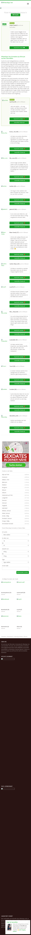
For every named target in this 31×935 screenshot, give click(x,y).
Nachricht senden (18, 47)
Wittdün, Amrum (15, 510)
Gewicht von (5, 549)
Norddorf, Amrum (15, 518)
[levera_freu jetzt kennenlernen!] (4, 134)
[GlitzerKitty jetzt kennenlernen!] (4, 418)
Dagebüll (15, 505)
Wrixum (23, 102)
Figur (3, 559)
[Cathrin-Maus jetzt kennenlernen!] (4, 266)
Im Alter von (5, 538)
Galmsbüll (15, 508)
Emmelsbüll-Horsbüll (15, 523)
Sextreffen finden (18, 122)
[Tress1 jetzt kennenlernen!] (4, 368)
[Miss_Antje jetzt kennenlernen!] (4, 314)
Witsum (15, 490)
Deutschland (10, 636)
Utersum (15, 503)
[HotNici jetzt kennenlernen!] (4, 188)
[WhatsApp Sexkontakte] (7, 4)
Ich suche (4, 532)
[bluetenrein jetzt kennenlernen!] (7, 620)
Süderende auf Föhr (15, 495)
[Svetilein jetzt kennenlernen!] (4, 391)
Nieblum (15, 485)
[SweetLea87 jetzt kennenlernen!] (23, 586)
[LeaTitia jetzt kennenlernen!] (5, 102)
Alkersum (15, 482)
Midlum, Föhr (15, 479)
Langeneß (15, 498)
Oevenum (15, 477)
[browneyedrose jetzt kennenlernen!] (7, 586)
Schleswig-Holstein (18, 636)
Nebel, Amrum (15, 513)
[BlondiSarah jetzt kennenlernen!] (7, 603)
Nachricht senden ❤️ (19, 119)
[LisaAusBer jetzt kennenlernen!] (4, 342)
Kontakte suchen (23, 572)
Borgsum (15, 487)
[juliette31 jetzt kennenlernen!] (4, 211)
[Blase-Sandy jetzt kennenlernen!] (4, 235)
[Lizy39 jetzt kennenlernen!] (4, 289)
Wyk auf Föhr (15, 474)
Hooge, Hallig (15, 521)
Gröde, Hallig (15, 516)
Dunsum (15, 500)
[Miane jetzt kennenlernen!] (23, 620)
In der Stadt (5, 565)
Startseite (3, 636)
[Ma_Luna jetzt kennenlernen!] (4, 160)
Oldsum (15, 492)
